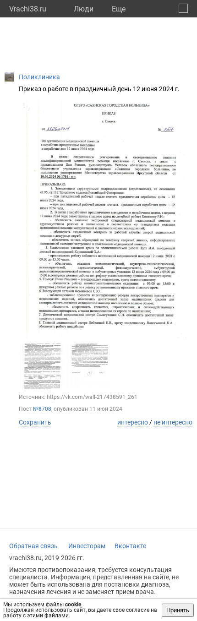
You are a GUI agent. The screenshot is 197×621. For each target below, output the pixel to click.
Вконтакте (130, 546)
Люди (83, 9)
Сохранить (35, 422)
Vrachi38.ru (27, 9)
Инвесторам (86, 546)
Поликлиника (39, 77)
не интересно (172, 422)
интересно (132, 422)
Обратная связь (33, 546)
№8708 (42, 409)
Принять (177, 610)
